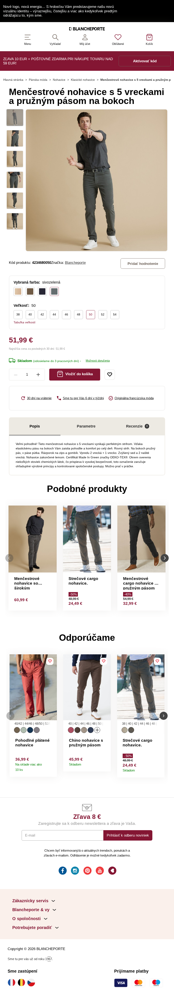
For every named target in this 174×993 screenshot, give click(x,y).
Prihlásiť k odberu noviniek (128, 835)
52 (102, 314)
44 (54, 314)
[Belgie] (22, 982)
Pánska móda (38, 79)
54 (114, 314)
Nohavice (59, 79)
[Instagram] (74, 871)
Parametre (86, 426)
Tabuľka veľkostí (24, 322)
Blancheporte (75, 262)
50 (90, 314)
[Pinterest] (87, 871)
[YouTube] (99, 871)
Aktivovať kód (145, 61)
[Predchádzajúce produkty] (9, 558)
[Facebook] (62, 871)
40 (30, 314)
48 (78, 314)
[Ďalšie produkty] (165, 558)
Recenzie (137, 426)
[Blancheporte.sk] (87, 30)
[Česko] (32, 982)
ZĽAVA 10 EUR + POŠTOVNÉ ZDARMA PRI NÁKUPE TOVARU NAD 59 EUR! (58, 61)
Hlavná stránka (13, 79)
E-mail (30, 835)
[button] (10, 716)
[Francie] (12, 982)
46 (66, 314)
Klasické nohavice (83, 79)
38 (18, 314)
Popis (34, 426)
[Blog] (112, 871)
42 (42, 314)
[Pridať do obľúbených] (109, 374)
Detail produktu (52, 768)
